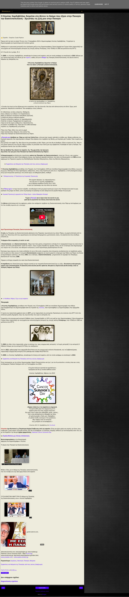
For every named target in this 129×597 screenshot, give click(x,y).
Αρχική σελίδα (42, 587)
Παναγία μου (6, 137)
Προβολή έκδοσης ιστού (42, 591)
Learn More (99, 4)
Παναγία (33, 198)
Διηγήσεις (13, 560)
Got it (107, 4)
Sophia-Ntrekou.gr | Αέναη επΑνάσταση (16, 436)
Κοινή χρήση (5, 572)
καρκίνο (28, 57)
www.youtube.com (6, 557)
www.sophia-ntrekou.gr (21, 557)
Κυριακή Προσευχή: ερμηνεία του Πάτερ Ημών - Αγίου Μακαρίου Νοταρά (25, 194)
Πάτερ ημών (8, 189)
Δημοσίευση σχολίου (9, 581)
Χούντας (41, 307)
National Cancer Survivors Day (41, 432)
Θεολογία (20, 560)
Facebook (52, 425)
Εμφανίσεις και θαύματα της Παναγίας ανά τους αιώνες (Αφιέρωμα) (27, 164)
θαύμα (44, 57)
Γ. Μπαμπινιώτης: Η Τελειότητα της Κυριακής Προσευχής (20, 176)
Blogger (44, 594)
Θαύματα (32, 560)
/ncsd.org (29, 553)
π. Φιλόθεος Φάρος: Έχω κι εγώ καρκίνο (15, 298)
